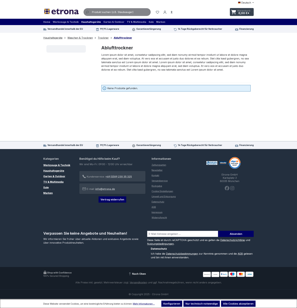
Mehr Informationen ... (144, 303)
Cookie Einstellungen (162, 191)
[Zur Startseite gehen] (61, 11)
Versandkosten (138, 282)
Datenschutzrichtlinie (232, 240)
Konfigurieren (171, 303)
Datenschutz (158, 201)
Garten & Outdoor (54, 176)
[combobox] (120, 12)
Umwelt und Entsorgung (164, 196)
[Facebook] (227, 188)
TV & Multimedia (53, 181)
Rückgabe (157, 186)
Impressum (157, 212)
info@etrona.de (105, 189)
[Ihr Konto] (165, 12)
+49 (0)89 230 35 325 (118, 176)
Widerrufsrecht (159, 217)
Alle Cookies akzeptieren (238, 303)
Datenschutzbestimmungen (182, 253)
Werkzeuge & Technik (56, 165)
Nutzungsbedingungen (160, 243)
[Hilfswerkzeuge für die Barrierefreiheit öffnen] (171, 12)
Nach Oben (138, 273)
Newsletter (157, 170)
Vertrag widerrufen (112, 199)
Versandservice (160, 180)
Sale (46, 187)
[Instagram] (232, 188)
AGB (154, 207)
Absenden (236, 233)
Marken (48, 193)
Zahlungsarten (159, 165)
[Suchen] (87, 12)
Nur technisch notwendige (201, 303)
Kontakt (155, 175)
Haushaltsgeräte (53, 170)
